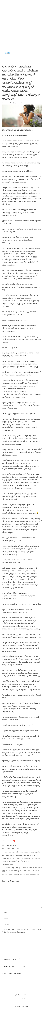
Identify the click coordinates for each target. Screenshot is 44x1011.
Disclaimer (27, 995)
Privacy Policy (16, 995)
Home (5, 995)
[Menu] (40, 53)
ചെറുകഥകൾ (10, 846)
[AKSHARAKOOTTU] (8, 52)
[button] (34, 52)
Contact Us (22, 998)
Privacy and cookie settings (12, 973)
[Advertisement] (22, 23)
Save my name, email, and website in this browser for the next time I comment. (22, 930)
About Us (37, 995)
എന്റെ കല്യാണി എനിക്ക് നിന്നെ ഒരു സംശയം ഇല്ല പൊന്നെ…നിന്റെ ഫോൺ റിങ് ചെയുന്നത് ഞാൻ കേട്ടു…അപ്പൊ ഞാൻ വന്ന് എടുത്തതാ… (22, 871)
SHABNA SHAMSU (12, 849)
